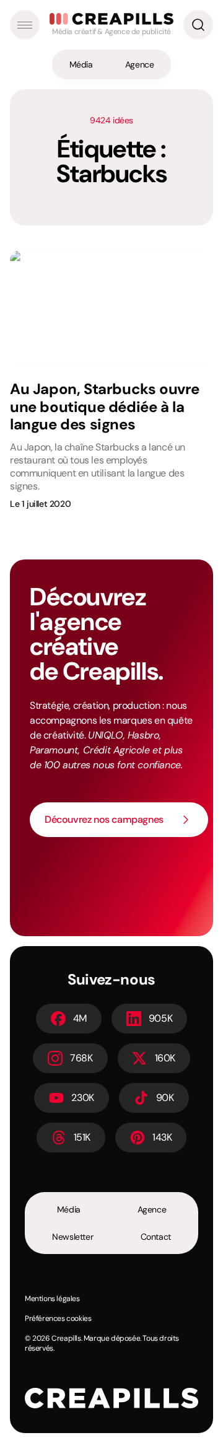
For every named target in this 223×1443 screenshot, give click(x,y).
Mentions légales (52, 1299)
